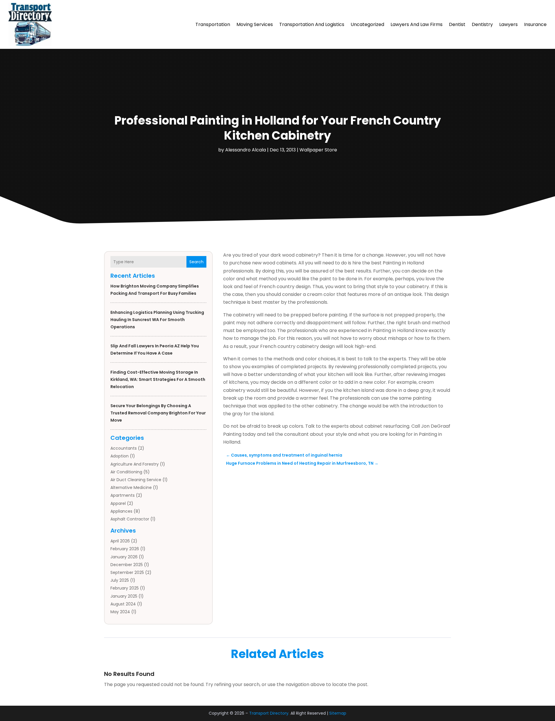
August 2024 (123, 604)
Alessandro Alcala (245, 150)
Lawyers (508, 24)
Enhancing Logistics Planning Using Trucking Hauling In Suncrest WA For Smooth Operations (157, 319)
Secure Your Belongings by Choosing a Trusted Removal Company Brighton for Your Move (158, 413)
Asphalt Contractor (129, 519)
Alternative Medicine (131, 487)
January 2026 (124, 557)
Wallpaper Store (318, 150)
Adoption (119, 456)
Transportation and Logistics (311, 24)
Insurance (535, 24)
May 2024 (120, 612)
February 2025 (124, 588)
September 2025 (127, 572)
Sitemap (337, 713)
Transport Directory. (269, 713)
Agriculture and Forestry (134, 464)
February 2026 (124, 549)
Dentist (457, 24)
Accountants (123, 448)
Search (196, 262)
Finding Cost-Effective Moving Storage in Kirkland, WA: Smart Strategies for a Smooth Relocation (157, 379)
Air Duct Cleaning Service (135, 480)
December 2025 (126, 565)
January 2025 (123, 596)
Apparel (118, 503)
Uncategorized (367, 24)
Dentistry (482, 24)
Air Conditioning (126, 472)
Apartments (122, 495)
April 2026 (120, 541)
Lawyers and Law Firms (417, 24)
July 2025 (119, 580)
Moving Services (254, 24)
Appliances (121, 511)
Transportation (212, 24)
